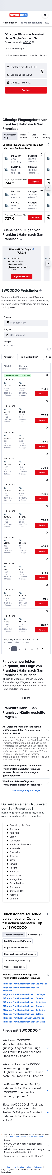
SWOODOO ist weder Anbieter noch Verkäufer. (23, 1145)
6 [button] (38, 648)
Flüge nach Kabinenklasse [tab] (16, 947)
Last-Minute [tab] (35, 136)
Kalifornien (38, 1167)
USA (29, 1167)
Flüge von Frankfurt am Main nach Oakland (23, 1014)
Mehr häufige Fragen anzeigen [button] (26, 790)
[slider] (49, 348)
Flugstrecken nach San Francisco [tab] (20, 954)
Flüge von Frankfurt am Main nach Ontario (23, 998)
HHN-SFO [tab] (26, 698)
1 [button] (14, 648)
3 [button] (25, 648)
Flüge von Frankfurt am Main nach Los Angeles (25, 983)
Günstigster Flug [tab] (10, 136)
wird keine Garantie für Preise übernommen (26, 1137)
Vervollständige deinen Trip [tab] (17, 960)
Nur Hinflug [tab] (46, 136)
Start (8, 1167)
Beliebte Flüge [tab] (35, 934)
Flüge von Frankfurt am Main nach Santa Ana (24, 1010)
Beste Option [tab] (23, 136)
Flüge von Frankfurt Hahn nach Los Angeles (23, 1018)
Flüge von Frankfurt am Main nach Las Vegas (24, 994)
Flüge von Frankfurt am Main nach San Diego (24, 1022)
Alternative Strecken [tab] (14, 934)
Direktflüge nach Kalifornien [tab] (17, 941)
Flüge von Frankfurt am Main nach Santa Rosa (24, 1002)
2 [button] (19, 648)
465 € (27, 42)
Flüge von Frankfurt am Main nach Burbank (23, 1006)
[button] (5, 15)
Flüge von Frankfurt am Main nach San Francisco (21, 989)
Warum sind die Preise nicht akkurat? (23, 1156)
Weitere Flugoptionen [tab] (14, 967)
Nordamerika (19, 1167)
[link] (21, 276)
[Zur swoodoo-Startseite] (18, 15)
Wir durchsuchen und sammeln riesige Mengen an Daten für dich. (24, 1150)
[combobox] (28, 323)
